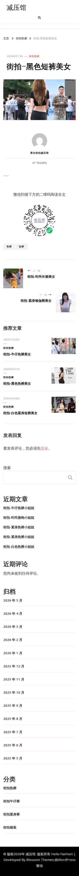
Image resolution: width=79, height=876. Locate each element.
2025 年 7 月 (12, 732)
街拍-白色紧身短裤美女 (20, 413)
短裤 (21, 246)
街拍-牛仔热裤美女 (17, 354)
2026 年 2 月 (12, 639)
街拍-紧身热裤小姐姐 (18, 527)
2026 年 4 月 (12, 613)
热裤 (9, 246)
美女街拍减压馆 (39, 152)
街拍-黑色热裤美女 (17, 383)
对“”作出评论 (39, 162)
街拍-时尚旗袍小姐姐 (18, 517)
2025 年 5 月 (12, 758)
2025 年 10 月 (13, 692)
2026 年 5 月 (12, 600)
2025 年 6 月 (12, 745)
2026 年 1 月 (12, 653)
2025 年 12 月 (13, 666)
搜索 (7, 467)
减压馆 (16, 7)
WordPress (67, 859)
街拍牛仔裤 (11, 801)
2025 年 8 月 (12, 718)
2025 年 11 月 (13, 679)
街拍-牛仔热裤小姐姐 (18, 508)
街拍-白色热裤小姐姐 (18, 546)
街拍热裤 (34, 56)
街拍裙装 (9, 827)
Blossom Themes (40, 859)
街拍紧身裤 (11, 814)
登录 (44, 448)
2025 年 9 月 (12, 705)
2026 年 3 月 (12, 626)
